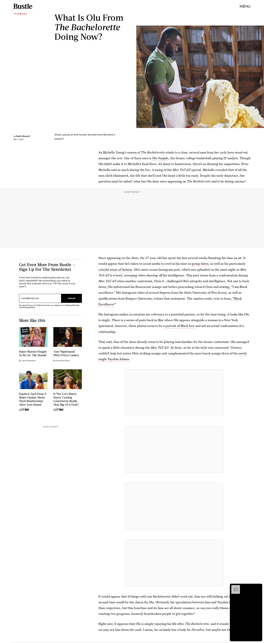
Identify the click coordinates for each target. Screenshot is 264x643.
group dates (200, 263)
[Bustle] (22, 6)
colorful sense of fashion (115, 269)
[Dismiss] (258, 587)
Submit (71, 298)
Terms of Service (72, 305)
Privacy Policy (29, 307)
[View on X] (174, 393)
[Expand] (234, 587)
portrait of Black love (180, 326)
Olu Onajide (160, 158)
